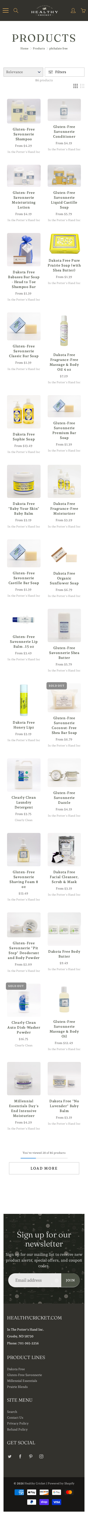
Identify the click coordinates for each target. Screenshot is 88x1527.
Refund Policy (17, 1429)
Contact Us (15, 1417)
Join (70, 1280)
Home (24, 48)
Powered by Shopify (61, 1483)
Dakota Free (16, 1369)
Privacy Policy (18, 1423)
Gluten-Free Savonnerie (24, 1375)
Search (12, 1412)
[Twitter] (9, 1456)
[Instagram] (41, 1456)
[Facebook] (20, 1456)
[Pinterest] (31, 1456)
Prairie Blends (17, 1387)
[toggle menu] (5, 10)
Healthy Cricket (35, 1483)
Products (39, 48)
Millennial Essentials (22, 1381)
